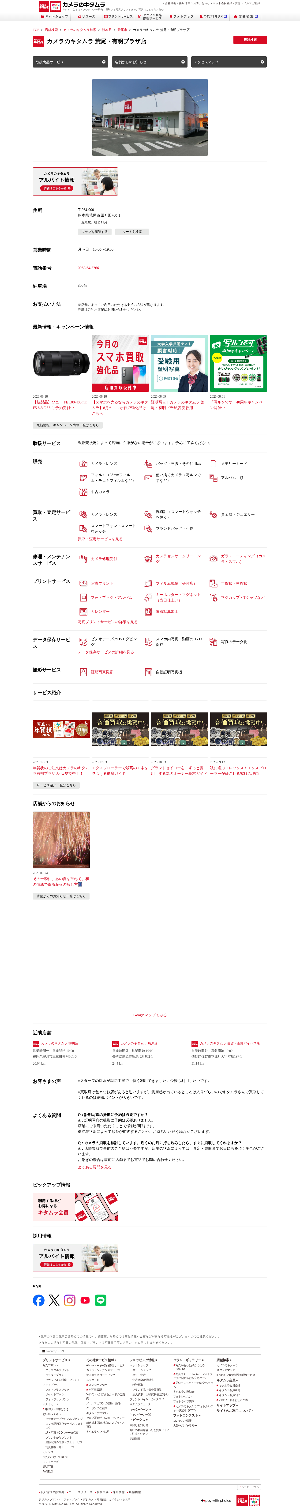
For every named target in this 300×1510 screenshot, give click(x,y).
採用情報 (184, 3)
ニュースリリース (80, 1492)
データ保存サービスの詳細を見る (106, 652)
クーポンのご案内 (96, 1408)
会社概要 (170, 3)
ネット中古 (139, 1375)
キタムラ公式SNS (97, 1413)
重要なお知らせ (139, 1425)
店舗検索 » (224, 1360)
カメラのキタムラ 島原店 (139, 1043)
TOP (36, 30)
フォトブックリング (57, 1399)
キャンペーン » (140, 1409)
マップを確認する (95, 231)
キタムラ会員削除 (229, 1395)
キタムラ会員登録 (229, 1385)
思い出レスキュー (53, 1414)
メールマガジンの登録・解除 (103, 1403)
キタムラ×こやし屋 (97, 1431)
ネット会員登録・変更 (226, 3)
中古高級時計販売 (143, 1380)
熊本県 (107, 30)
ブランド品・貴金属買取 (146, 1389)
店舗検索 (51, 30)
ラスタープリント (56, 1375)
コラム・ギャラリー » (188, 1360)
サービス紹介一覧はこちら (56, 785)
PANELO (48, 1471)
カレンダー (49, 1452)
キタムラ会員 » (227, 1380)
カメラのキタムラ (227, 1365)
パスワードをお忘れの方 (233, 1400)
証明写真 (48, 1466)
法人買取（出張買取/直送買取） (151, 1394)
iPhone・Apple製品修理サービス (105, 1365)
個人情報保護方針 (52, 1492)
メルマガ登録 (252, 3)
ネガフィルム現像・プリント (62, 1380)
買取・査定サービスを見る (100, 539)
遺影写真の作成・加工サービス (63, 1442)
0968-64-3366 (88, 268)
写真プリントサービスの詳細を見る (108, 622)
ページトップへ (250, 1487)
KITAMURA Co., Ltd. (62, 1503)
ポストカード (51, 1404)
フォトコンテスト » (187, 1415)
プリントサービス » (56, 1360)
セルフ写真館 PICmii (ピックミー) (105, 1418)
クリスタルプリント (57, 1370)
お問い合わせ (201, 3)
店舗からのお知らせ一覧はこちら (61, 896)
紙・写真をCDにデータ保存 (62, 1432)
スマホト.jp (92, 1380)
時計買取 (137, 1384)
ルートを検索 (132, 231)
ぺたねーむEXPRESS (55, 1457)
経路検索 (250, 39)
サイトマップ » (227, 1405)
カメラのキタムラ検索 (80, 30)
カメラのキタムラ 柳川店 (59, 1043)
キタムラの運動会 (183, 1391)
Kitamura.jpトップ (55, 1351)
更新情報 (135, 1438)
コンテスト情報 (182, 1420)
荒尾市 (122, 30)
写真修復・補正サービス (60, 1447)
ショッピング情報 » (143, 1360)
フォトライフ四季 (183, 1401)
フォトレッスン (182, 1396)
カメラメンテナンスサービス (103, 1370)
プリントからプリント (58, 1437)
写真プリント (51, 1365)
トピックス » (139, 1420)
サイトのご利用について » (235, 1410)
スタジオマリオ (98, 1384)
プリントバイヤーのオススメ (147, 1399)
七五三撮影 (95, 1389)
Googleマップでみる (150, 1015)
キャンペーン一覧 (140, 1414)
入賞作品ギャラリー (185, 1425)
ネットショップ (139, 1365)
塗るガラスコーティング (100, 1375)
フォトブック (51, 1384)
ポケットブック (54, 1394)
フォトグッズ (51, 1462)
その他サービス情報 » (101, 1360)
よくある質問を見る (95, 1167)
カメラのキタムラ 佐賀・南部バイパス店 (230, 1043)
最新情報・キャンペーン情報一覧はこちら (68, 425)
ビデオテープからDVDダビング (64, 1418)
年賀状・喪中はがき (57, 1409)
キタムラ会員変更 (229, 1390)
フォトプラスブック (57, 1389)
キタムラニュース (140, 1404)
